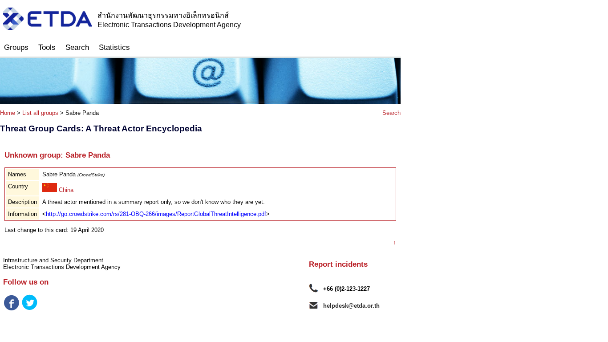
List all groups (40, 113)
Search (77, 47)
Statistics (114, 47)
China (65, 190)
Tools (47, 47)
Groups (16, 47)
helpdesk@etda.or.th (351, 305)
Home (7, 113)
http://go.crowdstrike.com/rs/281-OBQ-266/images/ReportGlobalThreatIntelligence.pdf (156, 214)
